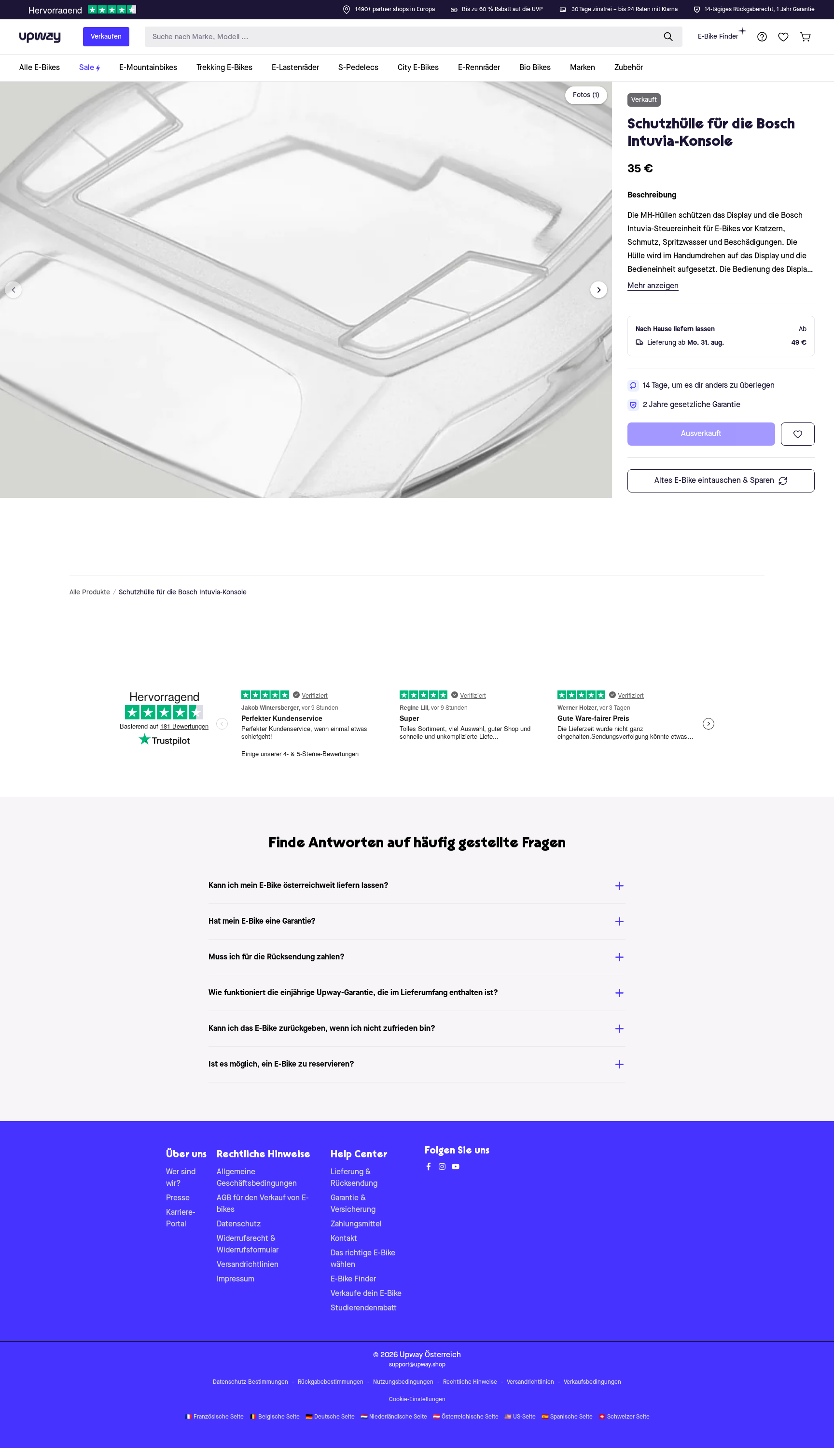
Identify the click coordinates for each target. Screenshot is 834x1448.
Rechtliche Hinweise (470, 1382)
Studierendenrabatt (364, 1308)
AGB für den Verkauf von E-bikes (263, 1204)
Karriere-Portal (180, 1218)
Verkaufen (106, 36)
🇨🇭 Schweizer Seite (624, 1417)
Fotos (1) (586, 95)
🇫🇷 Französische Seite (214, 1417)
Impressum (235, 1279)
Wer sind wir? (180, 1178)
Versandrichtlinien (247, 1265)
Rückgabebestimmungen (330, 1382)
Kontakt (344, 1239)
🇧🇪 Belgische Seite (275, 1417)
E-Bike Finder (718, 36)
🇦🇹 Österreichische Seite (466, 1417)
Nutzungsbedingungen (403, 1382)
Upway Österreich (430, 1355)
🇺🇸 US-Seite (520, 1417)
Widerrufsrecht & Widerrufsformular (247, 1244)
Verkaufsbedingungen (592, 1382)
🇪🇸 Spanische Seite (567, 1417)
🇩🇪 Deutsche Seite (330, 1417)
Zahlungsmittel (356, 1224)
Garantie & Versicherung (353, 1204)
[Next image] (598, 289)
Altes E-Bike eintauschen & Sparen (714, 481)
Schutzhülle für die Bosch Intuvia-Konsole (183, 592)
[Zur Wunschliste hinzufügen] (798, 434)
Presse (178, 1198)
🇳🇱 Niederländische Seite (394, 1417)
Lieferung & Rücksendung (354, 1178)
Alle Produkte (90, 592)
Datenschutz (239, 1224)
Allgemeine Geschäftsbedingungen (257, 1178)
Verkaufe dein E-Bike (366, 1294)
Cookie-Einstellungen (417, 1400)
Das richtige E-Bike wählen (363, 1259)
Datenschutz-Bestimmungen (250, 1382)
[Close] (425, 7)
